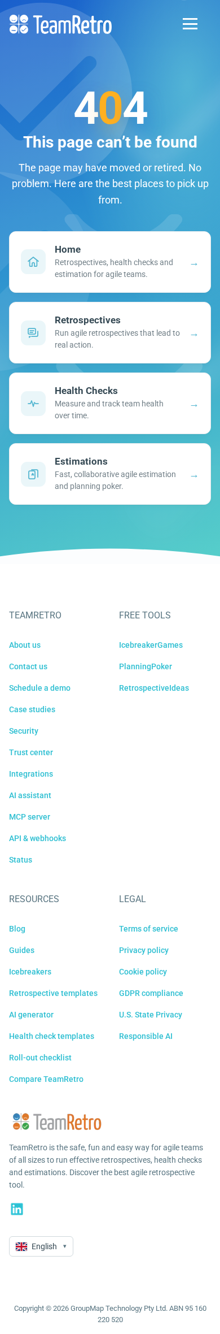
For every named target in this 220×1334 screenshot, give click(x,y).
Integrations (31, 773)
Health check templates (51, 1036)
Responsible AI (146, 1036)
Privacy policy (144, 950)
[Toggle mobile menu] (190, 23)
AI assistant (30, 795)
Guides (21, 950)
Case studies (32, 709)
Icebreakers (30, 971)
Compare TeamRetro (46, 1079)
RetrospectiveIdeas (154, 687)
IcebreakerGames (151, 644)
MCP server (29, 816)
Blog (17, 928)
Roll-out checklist (40, 1057)
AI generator (31, 1014)
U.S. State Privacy (150, 1014)
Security (23, 730)
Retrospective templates (53, 993)
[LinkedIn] (17, 1209)
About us (25, 644)
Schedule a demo (40, 687)
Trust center (31, 752)
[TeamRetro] (60, 24)
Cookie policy (143, 971)
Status (20, 859)
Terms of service (148, 928)
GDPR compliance (151, 993)
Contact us (28, 666)
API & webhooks (37, 838)
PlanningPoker (145, 666)
